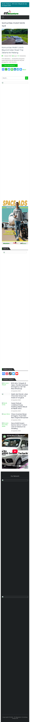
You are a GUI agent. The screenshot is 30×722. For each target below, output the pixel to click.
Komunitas (23, 56)
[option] (20, 4)
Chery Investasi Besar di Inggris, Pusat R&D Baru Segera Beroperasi (19, 416)
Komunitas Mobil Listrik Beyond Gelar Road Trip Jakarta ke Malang (13, 50)
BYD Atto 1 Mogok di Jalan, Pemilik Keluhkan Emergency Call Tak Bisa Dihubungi (19, 385)
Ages (15, 56)
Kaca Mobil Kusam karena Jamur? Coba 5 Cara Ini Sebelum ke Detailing (19, 425)
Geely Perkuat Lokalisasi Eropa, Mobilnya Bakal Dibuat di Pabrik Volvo (19, 405)
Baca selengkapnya (9, 65)
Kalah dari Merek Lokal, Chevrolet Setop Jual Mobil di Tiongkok (19, 396)
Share (24, 69)
